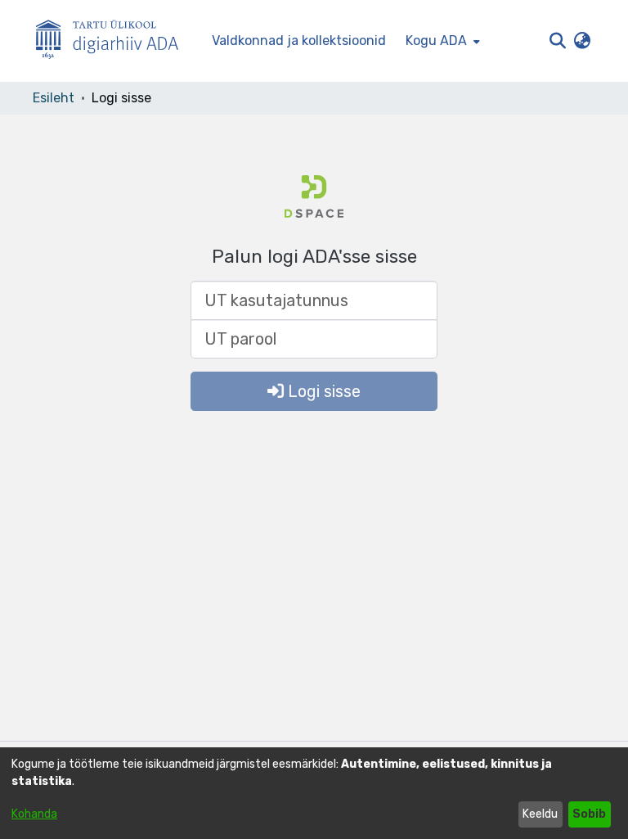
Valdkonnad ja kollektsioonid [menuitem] (299, 40)
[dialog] (314, 793)
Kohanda (34, 814)
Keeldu (540, 814)
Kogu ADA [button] (436, 40)
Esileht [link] (53, 98)
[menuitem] (441, 41)
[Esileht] (113, 41)
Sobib (589, 814)
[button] (557, 41)
